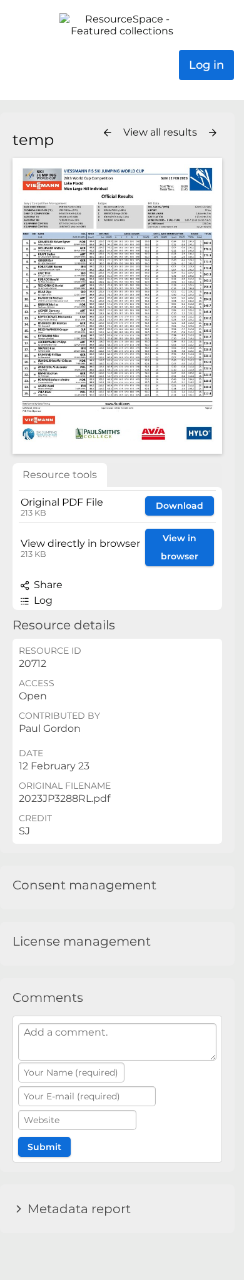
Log (42, 600)
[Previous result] (107, 133)
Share (47, 585)
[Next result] (212, 133)
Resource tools (60, 475)
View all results (161, 132)
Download (179, 505)
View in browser (179, 547)
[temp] (117, 306)
